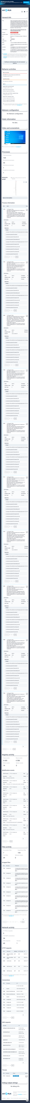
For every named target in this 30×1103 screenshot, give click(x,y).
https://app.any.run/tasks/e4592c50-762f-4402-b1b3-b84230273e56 (18, 30)
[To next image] (26, 138)
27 (20, 921)
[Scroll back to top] (27, 1100)
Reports (8, 1098)
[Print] (24, 11)
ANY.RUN (5, 53)
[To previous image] (3, 138)
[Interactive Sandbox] (6, 10)
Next (17, 256)
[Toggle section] (27, 17)
